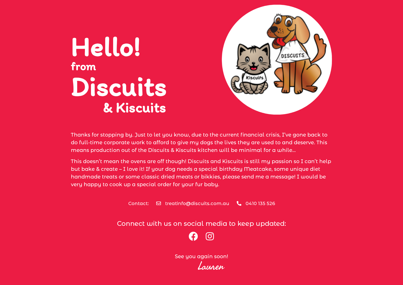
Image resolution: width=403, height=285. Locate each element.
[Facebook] (193, 236)
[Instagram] (209, 236)
